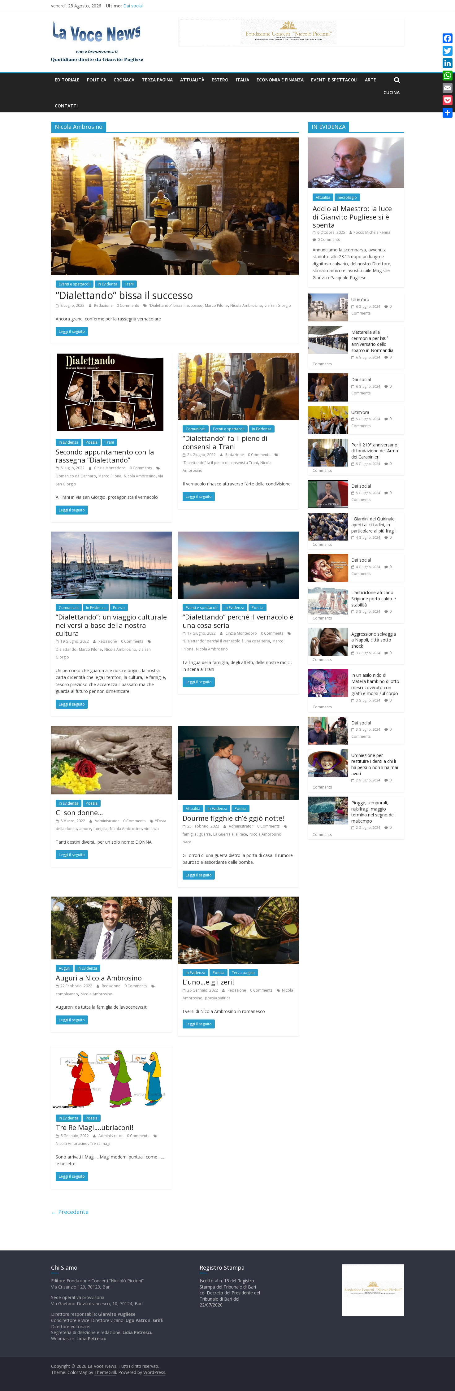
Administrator (107, 821)
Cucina (392, 92)
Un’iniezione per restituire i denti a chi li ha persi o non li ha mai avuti (374, 764)
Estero (220, 80)
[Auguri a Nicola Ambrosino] (111, 900)
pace (187, 842)
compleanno (67, 994)
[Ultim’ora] (328, 297)
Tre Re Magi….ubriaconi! (94, 1127)
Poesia (92, 442)
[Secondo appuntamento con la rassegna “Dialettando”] (111, 356)
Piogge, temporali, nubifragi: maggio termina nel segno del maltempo (373, 812)
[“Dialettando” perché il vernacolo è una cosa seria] (238, 535)
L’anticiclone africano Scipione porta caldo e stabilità (373, 598)
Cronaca (124, 80)
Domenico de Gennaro (76, 476)
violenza (151, 828)
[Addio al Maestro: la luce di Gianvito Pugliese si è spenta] (356, 141)
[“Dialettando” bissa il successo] (175, 141)
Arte (370, 80)
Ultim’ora (360, 299)
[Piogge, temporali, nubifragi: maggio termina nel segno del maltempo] (328, 800)
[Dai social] (328, 377)
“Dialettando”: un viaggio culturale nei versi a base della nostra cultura (111, 625)
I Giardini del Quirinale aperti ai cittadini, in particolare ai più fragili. (374, 525)
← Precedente (70, 1211)
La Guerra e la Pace (230, 834)
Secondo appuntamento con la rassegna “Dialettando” (105, 455)
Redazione (104, 305)
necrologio (347, 197)
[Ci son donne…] (111, 729)
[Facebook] (447, 38)
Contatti (66, 106)
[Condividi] (447, 112)
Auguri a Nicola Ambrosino (99, 977)
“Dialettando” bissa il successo (124, 295)
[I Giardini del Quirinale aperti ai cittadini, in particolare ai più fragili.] (328, 516)
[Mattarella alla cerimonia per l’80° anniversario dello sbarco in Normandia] (328, 329)
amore (85, 828)
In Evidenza (107, 284)
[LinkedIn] (447, 63)
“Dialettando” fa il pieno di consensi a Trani (225, 442)
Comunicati (196, 429)
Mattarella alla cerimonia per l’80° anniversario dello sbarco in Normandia (196, 6)
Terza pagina (157, 80)
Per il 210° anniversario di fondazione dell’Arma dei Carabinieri (374, 451)
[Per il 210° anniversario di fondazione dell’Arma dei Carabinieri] (328, 442)
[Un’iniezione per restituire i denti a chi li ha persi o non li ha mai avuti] (328, 752)
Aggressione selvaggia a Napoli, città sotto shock (373, 640)
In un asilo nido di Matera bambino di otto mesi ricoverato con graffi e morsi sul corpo (375, 684)
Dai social (361, 379)
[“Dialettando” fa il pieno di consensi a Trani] (238, 356)
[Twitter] (447, 51)
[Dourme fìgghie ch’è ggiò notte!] (238, 729)
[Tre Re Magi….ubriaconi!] (111, 1049)
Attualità (192, 80)
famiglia (100, 828)
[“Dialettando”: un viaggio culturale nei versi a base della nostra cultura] (111, 535)
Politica (96, 80)
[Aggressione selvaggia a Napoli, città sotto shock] (328, 631)
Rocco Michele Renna (371, 232)
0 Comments (128, 305)
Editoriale (67, 80)
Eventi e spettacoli (334, 80)
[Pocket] (447, 100)
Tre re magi (100, 1143)
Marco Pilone (216, 305)
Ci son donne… (79, 812)
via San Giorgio (278, 305)
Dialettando (66, 649)
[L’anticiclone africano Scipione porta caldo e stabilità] (328, 590)
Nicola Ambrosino (246, 305)
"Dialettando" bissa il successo (175, 305)
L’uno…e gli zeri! (208, 981)
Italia (242, 80)
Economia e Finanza (280, 80)
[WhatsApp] (447, 75)
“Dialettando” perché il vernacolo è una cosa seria (238, 620)
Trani (129, 284)
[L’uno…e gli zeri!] (238, 900)
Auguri (64, 968)
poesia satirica (218, 998)
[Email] (447, 88)
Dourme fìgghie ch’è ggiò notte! (233, 818)
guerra (205, 834)
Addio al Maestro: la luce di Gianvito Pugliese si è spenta (352, 216)
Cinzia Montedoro (110, 468)
